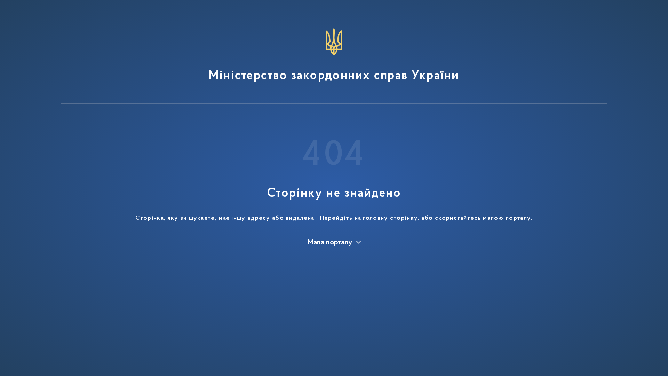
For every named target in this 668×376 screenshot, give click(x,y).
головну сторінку (390, 218)
